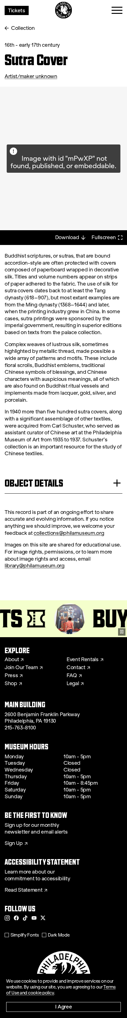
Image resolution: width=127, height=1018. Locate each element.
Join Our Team (21, 667)
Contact (76, 667)
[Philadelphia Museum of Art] (63, 10)
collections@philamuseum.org (69, 533)
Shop (11, 683)
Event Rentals (83, 659)
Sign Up (14, 843)
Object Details (34, 483)
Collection (23, 28)
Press (11, 675)
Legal (73, 683)
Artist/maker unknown (31, 76)
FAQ (72, 675)
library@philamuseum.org (34, 566)
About (12, 659)
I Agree (63, 1006)
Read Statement (24, 890)
